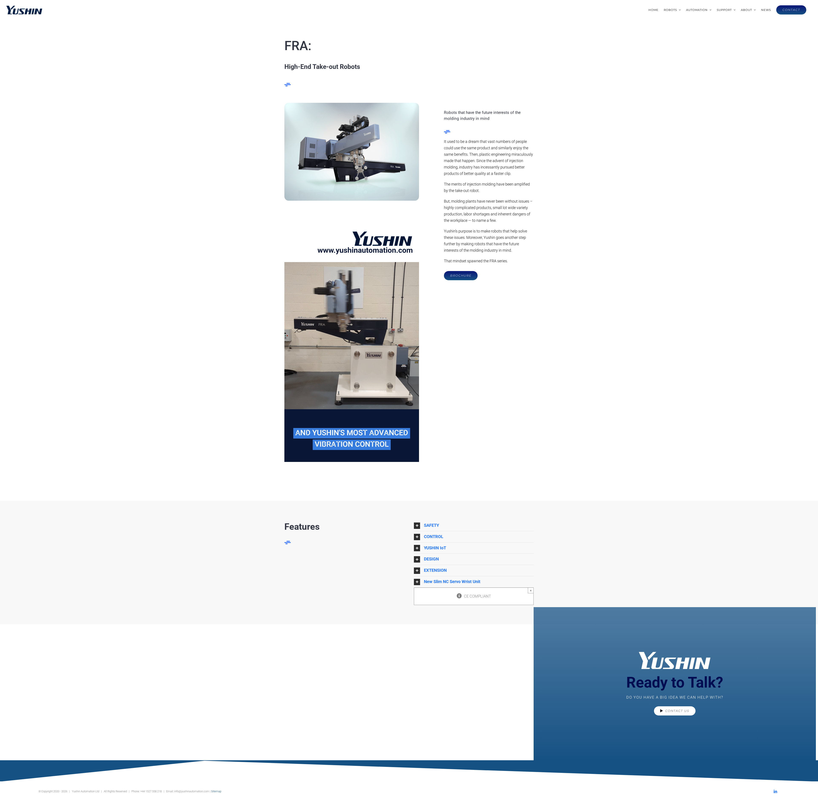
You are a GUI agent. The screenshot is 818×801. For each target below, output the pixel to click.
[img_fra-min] (351, 104)
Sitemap (216, 791)
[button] (474, 525)
